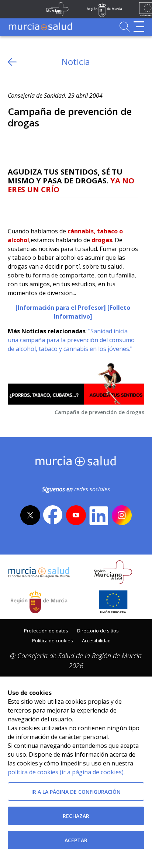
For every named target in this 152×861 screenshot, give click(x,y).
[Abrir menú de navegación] (139, 26)
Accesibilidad (96, 640)
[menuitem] (46, 630)
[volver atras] (12, 62)
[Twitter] (13, 209)
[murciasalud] (76, 463)
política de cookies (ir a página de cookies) (66, 772)
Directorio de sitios (98, 630)
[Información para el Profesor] (60, 308)
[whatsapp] (42, 209)
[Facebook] (27, 209)
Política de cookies (52, 640)
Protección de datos (46, 630)
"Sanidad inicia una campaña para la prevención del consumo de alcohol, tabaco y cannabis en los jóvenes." (71, 340)
